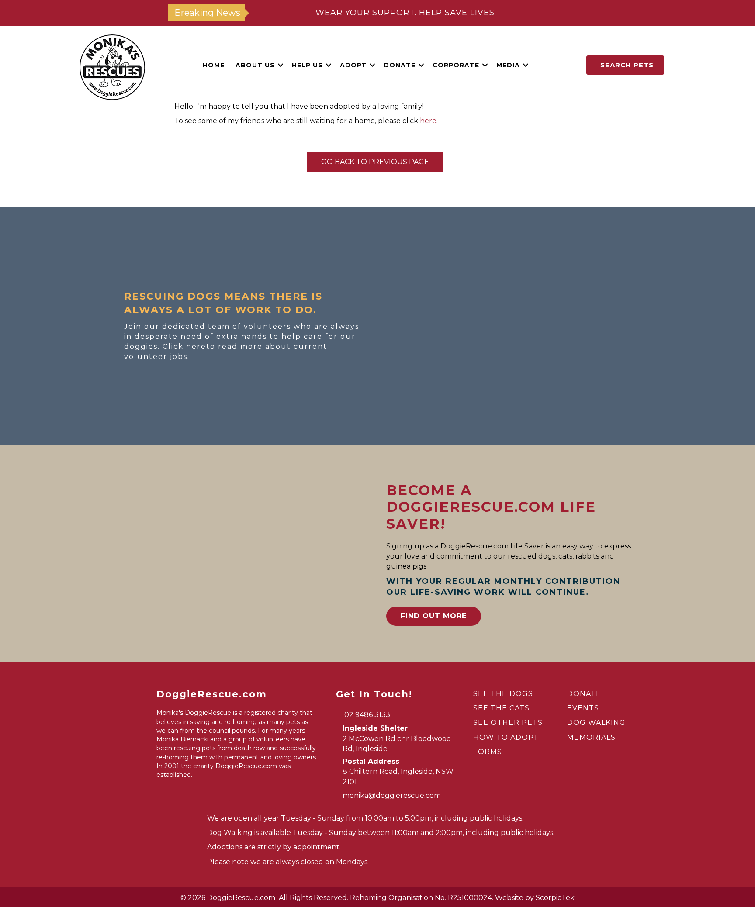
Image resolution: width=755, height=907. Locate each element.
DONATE (584, 694)
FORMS (487, 752)
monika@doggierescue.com (392, 795)
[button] (280, 65)
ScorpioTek (555, 897)
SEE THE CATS (501, 708)
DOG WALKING (596, 722)
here (428, 121)
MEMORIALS (591, 737)
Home (214, 65)
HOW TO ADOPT (506, 737)
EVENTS (583, 708)
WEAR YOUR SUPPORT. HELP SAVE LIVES (405, 12)
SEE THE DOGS (503, 694)
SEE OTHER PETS (508, 722)
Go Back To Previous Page (375, 162)
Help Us (307, 65)
